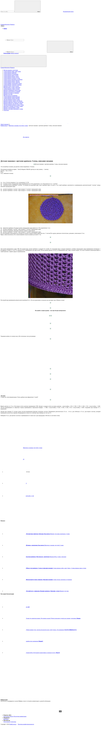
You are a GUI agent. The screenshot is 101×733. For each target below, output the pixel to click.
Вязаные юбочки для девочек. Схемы (13, 103)
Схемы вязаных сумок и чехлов (12, 88)
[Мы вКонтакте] (34, 123)
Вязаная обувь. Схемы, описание (12, 87)
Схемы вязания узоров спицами (12, 98)
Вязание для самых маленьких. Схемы (13, 109)
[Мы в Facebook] (57, 123)
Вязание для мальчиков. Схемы (11, 107)
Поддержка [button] (7, 717)
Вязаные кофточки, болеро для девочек (13, 102)
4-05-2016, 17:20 (30, 496)
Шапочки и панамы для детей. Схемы (13, 106)
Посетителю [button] (7, 720)
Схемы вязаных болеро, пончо (11, 76)
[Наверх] (12, 712)
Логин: (8, 40)
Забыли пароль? (15, 53)
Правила (12, 24)
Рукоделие (6, 110)
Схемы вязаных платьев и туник (12, 78)
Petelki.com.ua (12, 724)
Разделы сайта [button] (7, 715)
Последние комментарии (20, 716)
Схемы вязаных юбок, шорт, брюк (12, 71)
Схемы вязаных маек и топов (11, 75)
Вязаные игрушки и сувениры (11, 93)
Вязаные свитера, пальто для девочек (13, 101)
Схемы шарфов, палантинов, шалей (13, 83)
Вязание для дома (8, 94)
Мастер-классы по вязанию (10, 95)
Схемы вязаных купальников (11, 74)
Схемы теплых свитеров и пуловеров (13, 79)
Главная (3, 24)
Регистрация (7, 721)
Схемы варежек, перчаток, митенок (13, 84)
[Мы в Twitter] (79, 123)
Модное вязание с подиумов (11, 70)
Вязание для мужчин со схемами (12, 91)
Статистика (13, 721)
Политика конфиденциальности (26, 724)
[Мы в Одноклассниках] (12, 123)
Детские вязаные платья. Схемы (12, 99)
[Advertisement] (50, 721)
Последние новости (9, 716)
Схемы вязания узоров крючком (12, 97)
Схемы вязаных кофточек (10, 72)
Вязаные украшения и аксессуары (12, 90)
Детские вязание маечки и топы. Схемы (14, 105)
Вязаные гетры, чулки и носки (11, 86)
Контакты (7, 24)
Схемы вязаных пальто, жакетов (12, 82)
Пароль (8, 51)
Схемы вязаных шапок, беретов (12, 80)
